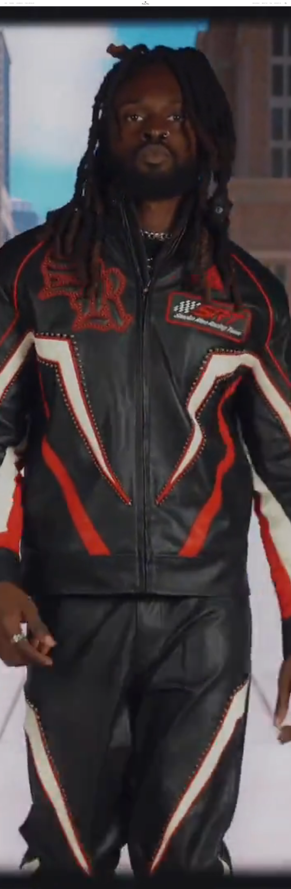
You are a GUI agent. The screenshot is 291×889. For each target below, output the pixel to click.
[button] (19, 3)
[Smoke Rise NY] (145, 3)
